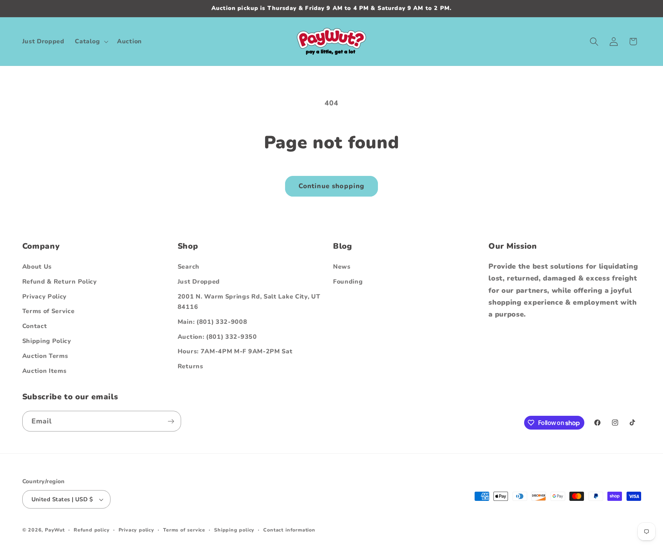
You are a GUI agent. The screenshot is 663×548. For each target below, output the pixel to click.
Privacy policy (136, 530)
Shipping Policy (46, 341)
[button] (91, 41)
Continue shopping (332, 186)
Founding (348, 281)
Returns (190, 366)
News (342, 267)
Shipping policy (234, 530)
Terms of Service (48, 311)
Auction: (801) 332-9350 (217, 337)
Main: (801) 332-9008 (212, 322)
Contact (34, 326)
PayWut (55, 530)
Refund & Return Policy (59, 281)
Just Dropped (199, 281)
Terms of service (184, 530)
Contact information (289, 530)
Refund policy (91, 530)
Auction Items (44, 371)
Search (189, 267)
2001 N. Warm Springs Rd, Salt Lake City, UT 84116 (249, 301)
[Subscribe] (171, 421)
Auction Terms (45, 356)
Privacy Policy (44, 296)
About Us (37, 267)
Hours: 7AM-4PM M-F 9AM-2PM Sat (235, 351)
